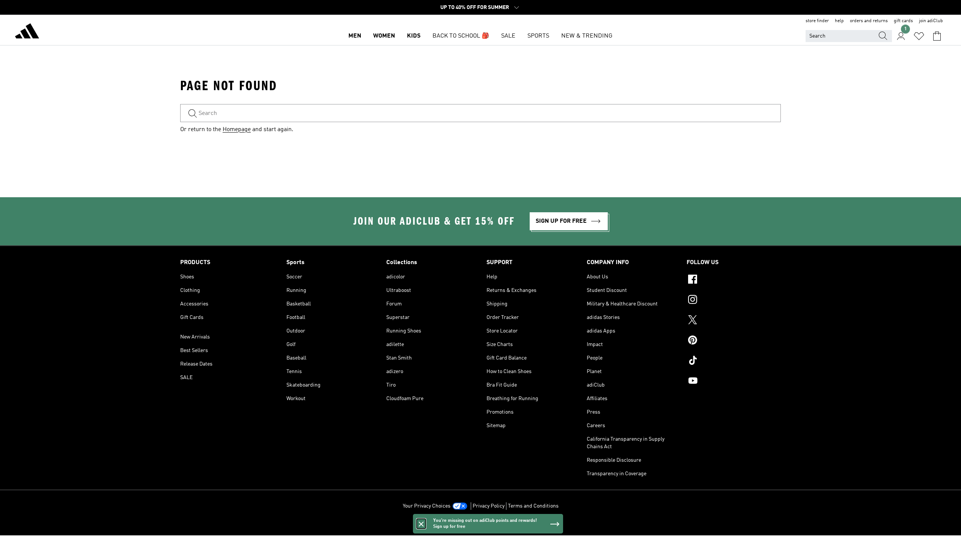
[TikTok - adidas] (734, 361)
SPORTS (538, 36)
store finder (817, 21)
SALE (508, 36)
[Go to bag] (937, 36)
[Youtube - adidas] (734, 382)
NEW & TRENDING (586, 36)
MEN (354, 36)
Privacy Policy (489, 506)
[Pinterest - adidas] (734, 341)
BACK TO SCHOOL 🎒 (460, 36)
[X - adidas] (734, 321)
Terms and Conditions (533, 506)
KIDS (413, 36)
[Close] (421, 524)
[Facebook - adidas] (734, 280)
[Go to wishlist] (919, 36)
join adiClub (931, 21)
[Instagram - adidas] (734, 300)
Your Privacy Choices (426, 506)
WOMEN (384, 36)
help (839, 21)
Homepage (237, 130)
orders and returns (869, 21)
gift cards (903, 21)
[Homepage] (27, 32)
